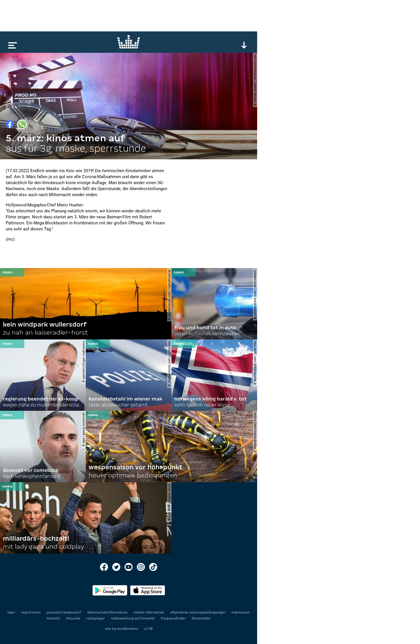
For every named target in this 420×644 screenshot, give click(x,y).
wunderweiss (127, 629)
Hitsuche (73, 618)
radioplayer (96, 618)
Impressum (240, 612)
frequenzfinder (174, 618)
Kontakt (54, 618)
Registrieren (31, 612)
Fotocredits (201, 618)
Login (11, 612)
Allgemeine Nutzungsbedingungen (198, 612)
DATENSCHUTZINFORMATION (107, 612)
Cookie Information (149, 612)
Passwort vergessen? (64, 612)
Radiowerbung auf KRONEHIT (133, 618)
